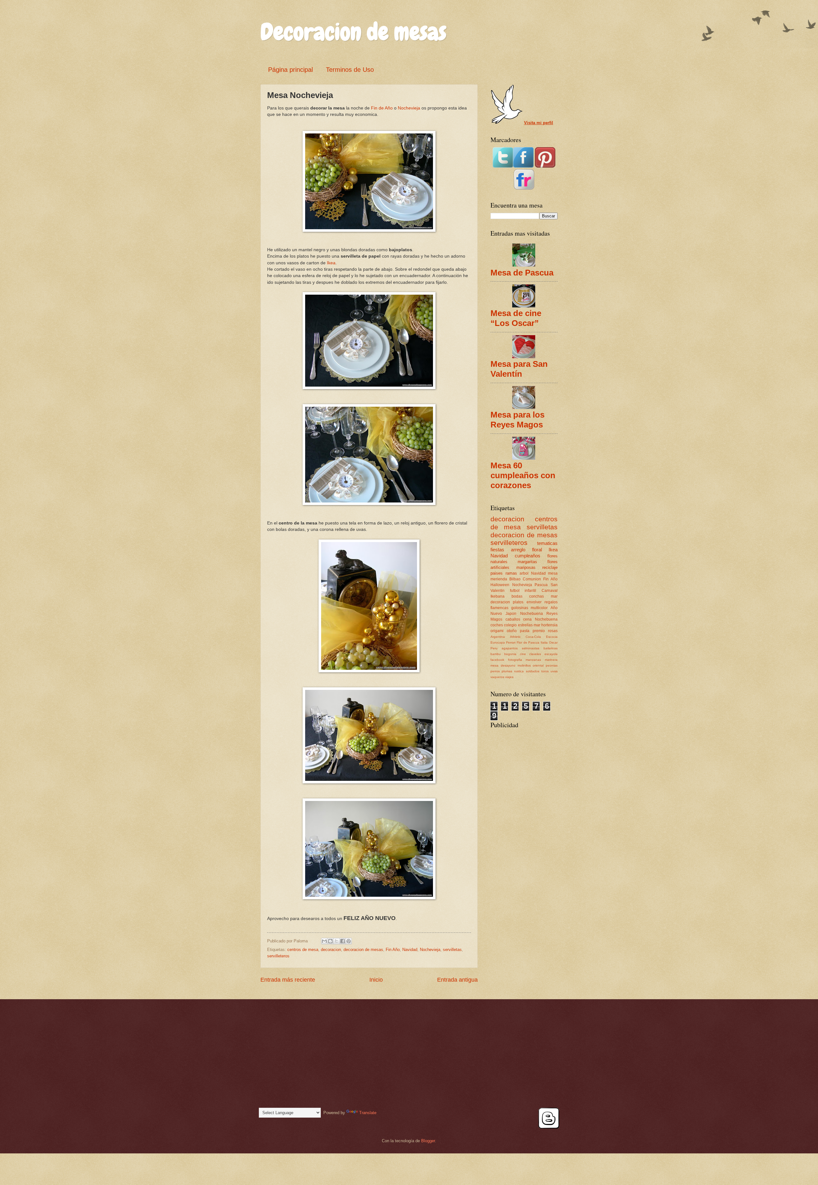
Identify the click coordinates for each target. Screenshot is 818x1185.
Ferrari (510, 642)
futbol (515, 590)
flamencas (499, 608)
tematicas (547, 543)
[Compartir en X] (336, 941)
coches (496, 625)
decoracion (331, 949)
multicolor (539, 608)
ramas (511, 573)
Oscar (553, 642)
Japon (510, 613)
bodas (517, 596)
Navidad (409, 949)
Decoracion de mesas (353, 32)
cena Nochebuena (540, 619)
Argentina (497, 636)
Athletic (515, 636)
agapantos (510, 648)
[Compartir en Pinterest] (348, 941)
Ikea (331, 262)
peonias (552, 665)
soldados (532, 671)
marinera (551, 659)
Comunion (532, 579)
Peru (494, 648)
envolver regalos (542, 602)
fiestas (497, 549)
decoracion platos (506, 602)
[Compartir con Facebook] (342, 941)
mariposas (526, 567)
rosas (553, 631)
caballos (512, 619)
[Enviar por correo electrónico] (324, 941)
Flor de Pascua (528, 642)
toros (545, 671)
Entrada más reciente (287, 980)
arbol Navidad (533, 573)
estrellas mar (529, 625)
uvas (554, 671)
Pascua (541, 585)
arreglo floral (526, 549)
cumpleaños (527, 555)
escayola (551, 654)
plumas (507, 671)
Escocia (552, 636)
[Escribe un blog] (330, 941)
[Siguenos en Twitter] (503, 166)
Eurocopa (497, 642)
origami (497, 631)
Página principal (290, 69)
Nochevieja (409, 108)
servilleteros (278, 956)
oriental (538, 665)
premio (539, 631)
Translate (367, 1112)
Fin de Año (382, 108)
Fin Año (393, 949)
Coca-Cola (533, 636)
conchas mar (543, 596)
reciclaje (550, 567)
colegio (510, 625)
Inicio (376, 980)
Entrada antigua (457, 980)
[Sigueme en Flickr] (524, 188)
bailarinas (551, 648)
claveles (535, 654)
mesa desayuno (502, 665)
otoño (512, 631)
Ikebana (497, 596)
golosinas (519, 608)
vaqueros (497, 677)
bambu (495, 654)
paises (496, 573)
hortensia (549, 625)
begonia (510, 654)
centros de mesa (302, 949)
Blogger (428, 1140)
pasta (524, 631)
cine (523, 654)
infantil (530, 590)
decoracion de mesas (363, 949)
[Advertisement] (522, 771)
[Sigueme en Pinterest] (545, 166)
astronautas (530, 648)
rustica (519, 671)
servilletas (452, 949)
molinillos (524, 665)
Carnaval (550, 590)
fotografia (515, 659)
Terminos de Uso (350, 69)
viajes (509, 677)
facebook (497, 659)
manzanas (533, 659)
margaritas (527, 561)
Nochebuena (531, 613)
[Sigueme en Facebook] (523, 166)
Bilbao (515, 579)
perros (495, 671)
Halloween (499, 585)
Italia (544, 642)
